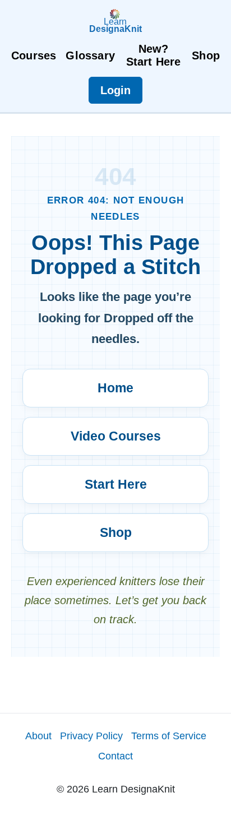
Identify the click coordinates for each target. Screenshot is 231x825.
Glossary (90, 55)
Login (115, 90)
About (38, 735)
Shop (206, 55)
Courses (33, 55)
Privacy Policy (91, 735)
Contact (115, 756)
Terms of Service (168, 735)
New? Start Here (153, 55)
